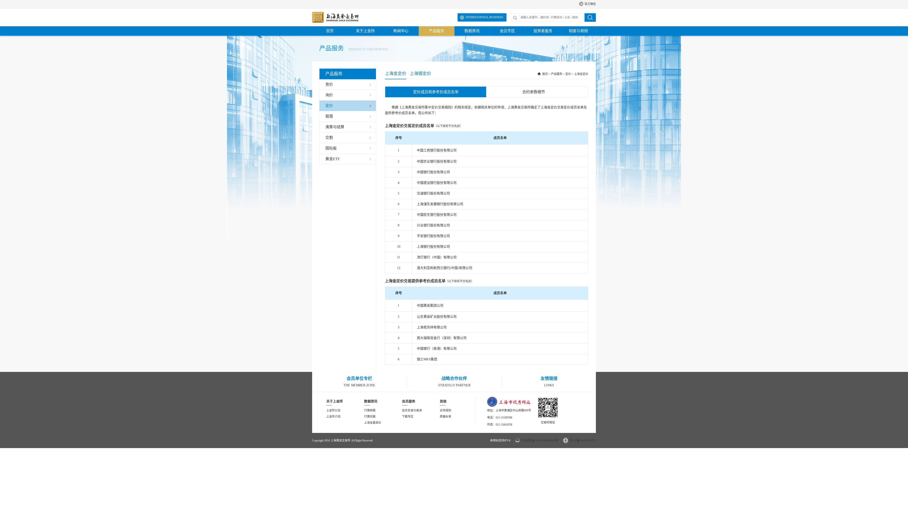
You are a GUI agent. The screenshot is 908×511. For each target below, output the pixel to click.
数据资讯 (472, 31)
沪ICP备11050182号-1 (582, 440)
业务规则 (445, 410)
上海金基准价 (372, 422)
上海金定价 (395, 73)
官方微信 (587, 4)
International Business (484, 17)
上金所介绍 (333, 416)
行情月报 (369, 416)
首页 (330, 31)
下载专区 (407, 416)
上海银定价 (420, 73)
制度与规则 (578, 31)
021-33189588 (504, 417)
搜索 (590, 17)
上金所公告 (333, 410)
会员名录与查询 (412, 410)
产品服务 (436, 31)
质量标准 (445, 416)
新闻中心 (400, 31)
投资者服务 (542, 31)
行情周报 (369, 410)
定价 (568, 74)
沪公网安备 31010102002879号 (540, 440)
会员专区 (507, 31)
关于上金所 (365, 31)
